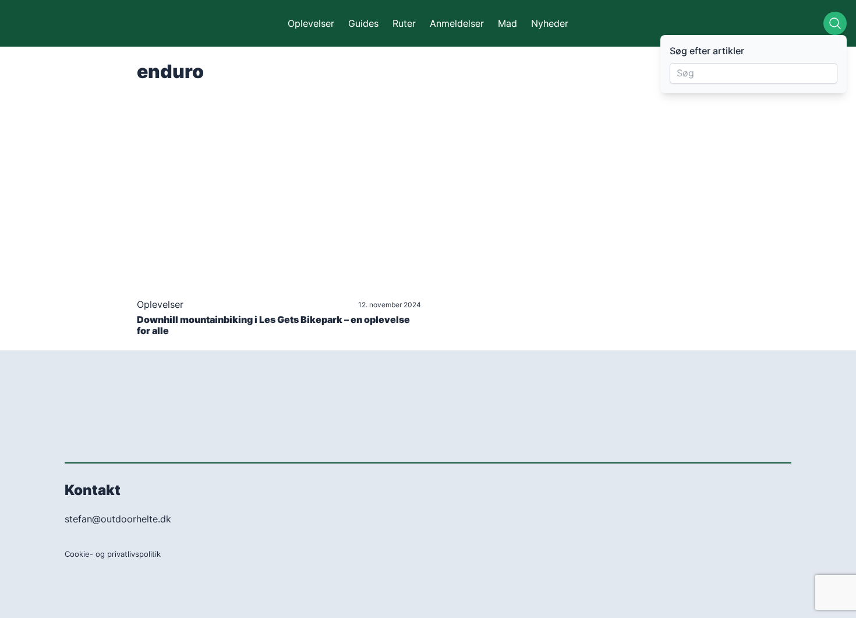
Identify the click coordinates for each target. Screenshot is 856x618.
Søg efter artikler (707, 51)
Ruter (404, 23)
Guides (363, 23)
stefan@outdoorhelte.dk (118, 519)
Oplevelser (311, 23)
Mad (507, 23)
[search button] (835, 23)
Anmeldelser (457, 23)
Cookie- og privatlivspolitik (113, 554)
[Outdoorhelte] (65, 23)
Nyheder (549, 23)
